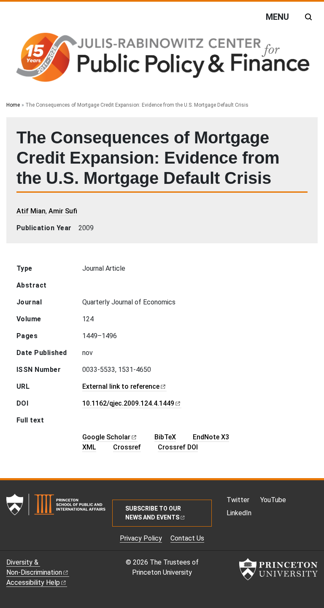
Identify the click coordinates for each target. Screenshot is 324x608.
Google (106, 437)
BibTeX (165, 437)
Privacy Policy (141, 538)
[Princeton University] (278, 569)
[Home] (162, 59)
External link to (120, 386)
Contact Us (187, 538)
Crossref (127, 447)
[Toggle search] (308, 17)
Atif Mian (31, 211)
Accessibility (33, 582)
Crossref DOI (178, 447)
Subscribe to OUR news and (153, 513)
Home (13, 105)
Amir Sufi (63, 211)
